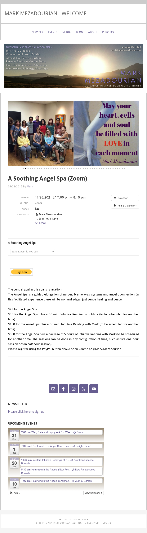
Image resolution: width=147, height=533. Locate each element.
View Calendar (93, 492)
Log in (107, 523)
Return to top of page (73, 519)
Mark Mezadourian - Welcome (46, 13)
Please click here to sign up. (26, 411)
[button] (125, 205)
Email (42, 223)
